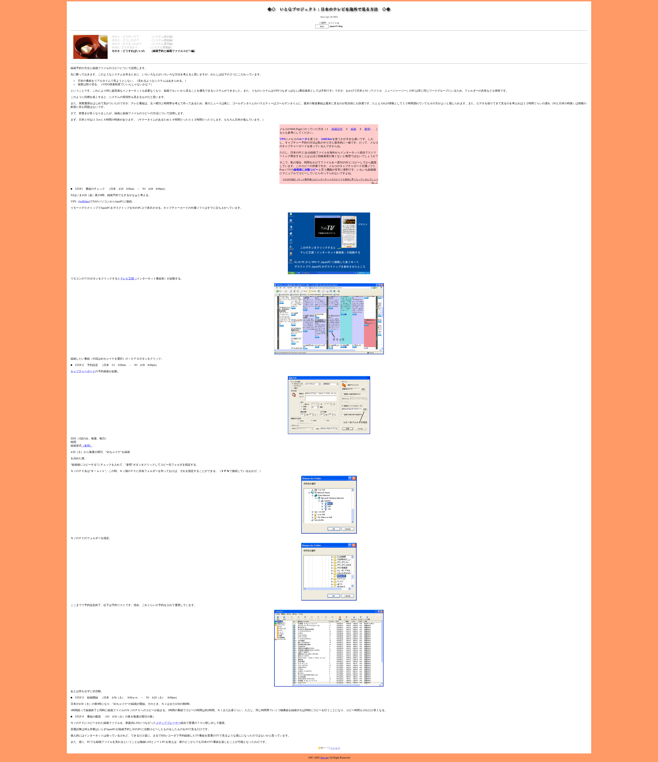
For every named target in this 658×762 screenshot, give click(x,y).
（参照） (87, 445)
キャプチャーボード (83, 371)
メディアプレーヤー (168, 722)
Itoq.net (324, 757)
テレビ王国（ (128, 278)
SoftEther (84, 201)
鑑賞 (367, 129)
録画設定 (337, 129)
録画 (353, 129)
